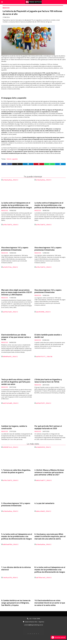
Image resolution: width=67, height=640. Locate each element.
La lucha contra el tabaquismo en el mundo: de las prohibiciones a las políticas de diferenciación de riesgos (16, 205)
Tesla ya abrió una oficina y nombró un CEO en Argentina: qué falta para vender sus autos (15, 382)
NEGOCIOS (6, 8)
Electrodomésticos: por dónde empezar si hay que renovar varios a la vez (16, 337)
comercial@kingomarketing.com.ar (33, 625)
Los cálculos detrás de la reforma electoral (16, 568)
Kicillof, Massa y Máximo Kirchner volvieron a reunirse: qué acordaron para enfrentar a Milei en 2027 (49, 472)
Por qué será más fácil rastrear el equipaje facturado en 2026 (48, 427)
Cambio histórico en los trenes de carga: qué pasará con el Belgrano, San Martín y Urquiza (15, 603)
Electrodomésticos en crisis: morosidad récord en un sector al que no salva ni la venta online (49, 603)
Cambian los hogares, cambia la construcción (14, 427)
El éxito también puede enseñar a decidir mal (48, 335)
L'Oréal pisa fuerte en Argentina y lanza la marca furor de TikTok (48, 380)
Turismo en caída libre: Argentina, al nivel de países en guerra (16, 471)
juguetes (15, 159)
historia (9, 159)
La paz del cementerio (45, 503)
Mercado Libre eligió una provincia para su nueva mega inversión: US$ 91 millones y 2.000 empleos (16, 292)
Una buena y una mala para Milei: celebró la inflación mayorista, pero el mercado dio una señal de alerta (50, 536)
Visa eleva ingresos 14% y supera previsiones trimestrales (14, 248)
